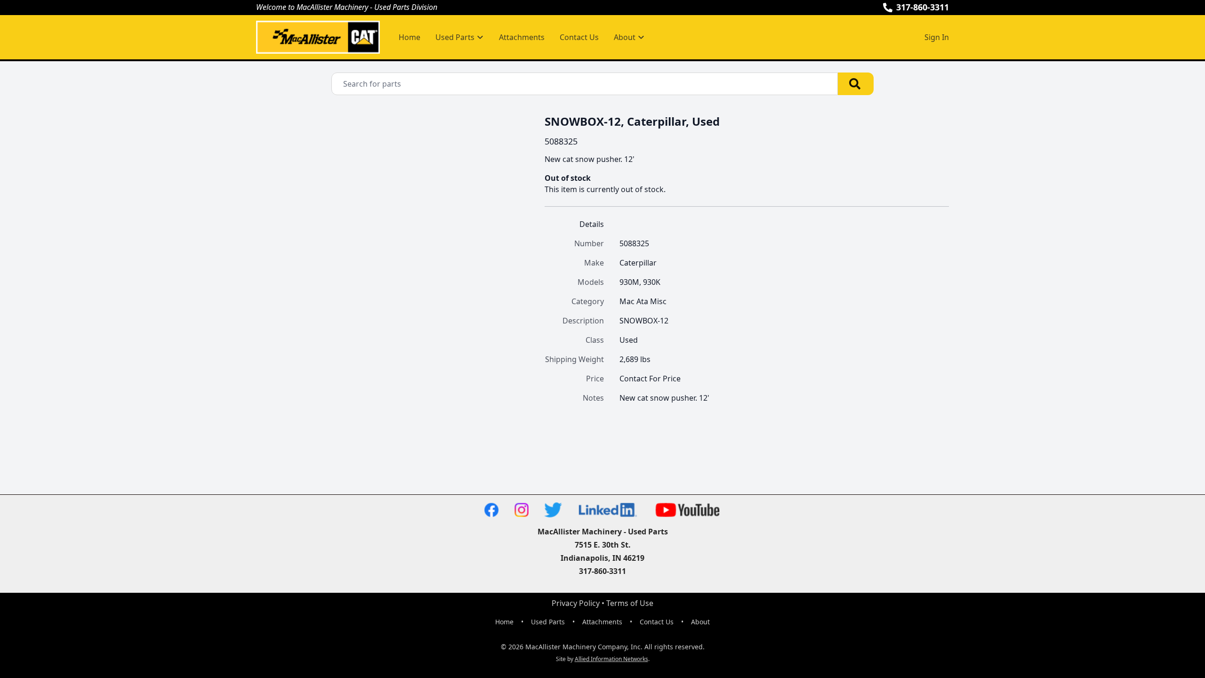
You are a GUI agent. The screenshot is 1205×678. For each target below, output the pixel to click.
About (700, 621)
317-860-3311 (922, 7)
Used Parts (548, 621)
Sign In (936, 37)
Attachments (522, 37)
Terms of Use (629, 603)
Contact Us (579, 37)
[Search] (856, 84)
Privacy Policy (576, 603)
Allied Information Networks (611, 659)
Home (409, 37)
